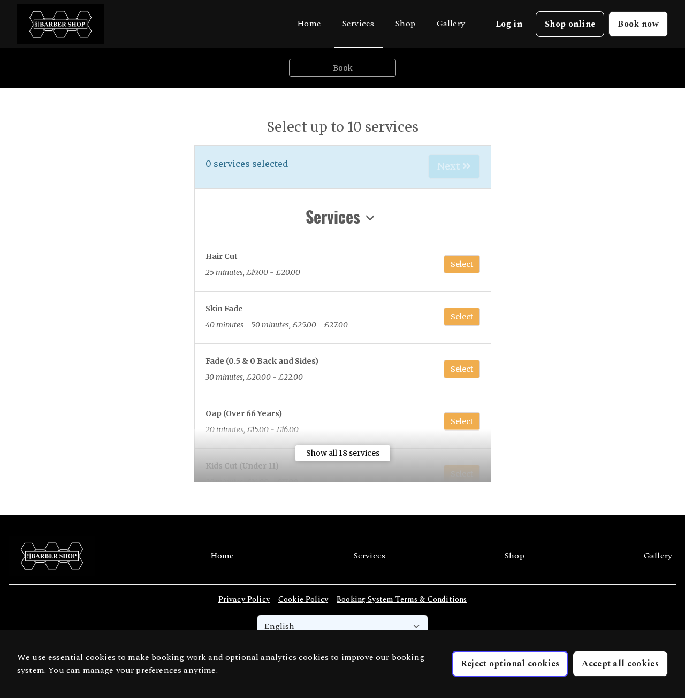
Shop (405, 23)
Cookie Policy (303, 599)
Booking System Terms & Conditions (402, 599)
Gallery (451, 23)
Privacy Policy (244, 599)
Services (358, 23)
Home (309, 23)
